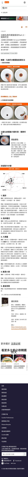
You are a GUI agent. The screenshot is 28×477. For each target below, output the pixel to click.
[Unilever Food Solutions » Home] (7, 2)
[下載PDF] (22, 27)
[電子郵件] (26, 27)
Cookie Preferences (8, 417)
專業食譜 (4, 392)
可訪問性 (4, 441)
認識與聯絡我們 (6, 409)
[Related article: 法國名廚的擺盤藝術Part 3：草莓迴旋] (20, 358)
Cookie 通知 (5, 434)
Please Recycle (6, 424)
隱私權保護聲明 (6, 431)
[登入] (25, 2)
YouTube (6, 463)
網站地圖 (4, 438)
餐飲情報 (4, 389)
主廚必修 (3, 31)
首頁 (3, 386)
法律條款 (4, 428)
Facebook (18, 460)
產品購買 (4, 396)
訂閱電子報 (5, 414)
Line (14, 463)
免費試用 (4, 406)
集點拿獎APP (7, 460)
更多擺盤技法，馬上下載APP (9, 96)
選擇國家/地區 (6, 421)
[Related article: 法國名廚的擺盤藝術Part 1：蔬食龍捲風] (7, 358)
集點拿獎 (4, 403)
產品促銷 (4, 399)
